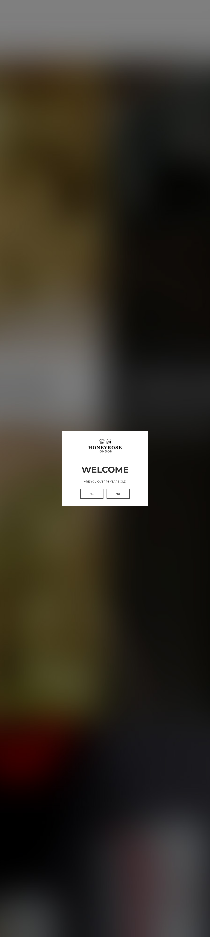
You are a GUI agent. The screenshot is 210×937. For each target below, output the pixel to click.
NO (92, 493)
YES (118, 493)
